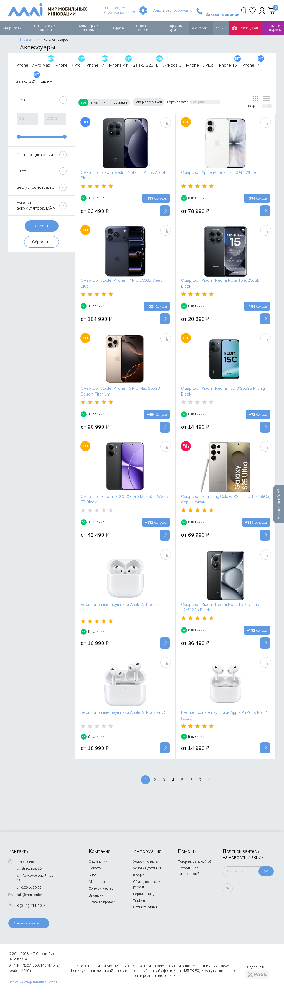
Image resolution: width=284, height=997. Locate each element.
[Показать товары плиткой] (256, 98)
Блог (92, 875)
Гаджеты (118, 28)
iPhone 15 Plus (199, 65)
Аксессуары (201, 28)
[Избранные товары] (252, 10)
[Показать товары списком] (266, 98)
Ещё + (46, 81)
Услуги (221, 28)
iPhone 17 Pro (68, 65)
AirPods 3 (172, 65)
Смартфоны (12, 28)
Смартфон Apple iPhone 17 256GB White (218, 172)
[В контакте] (228, 888)
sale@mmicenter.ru (31, 895)
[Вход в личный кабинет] (261, 10)
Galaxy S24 (26, 81)
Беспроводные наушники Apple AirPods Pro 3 (123, 712)
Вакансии (96, 895)
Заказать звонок (222, 14)
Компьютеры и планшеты (87, 28)
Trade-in (139, 901)
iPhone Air (118, 65)
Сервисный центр (147, 894)
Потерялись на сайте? (194, 862)
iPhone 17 (95, 65)
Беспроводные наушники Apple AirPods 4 (120, 604)
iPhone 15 (227, 65)
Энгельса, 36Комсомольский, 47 (119, 10)
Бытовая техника (142, 28)
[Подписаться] (266, 871)
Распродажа (249, 28)
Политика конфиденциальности (32, 982)
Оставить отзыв (145, 907)
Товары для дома (174, 28)
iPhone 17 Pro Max (33, 65)
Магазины (97, 882)
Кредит (138, 875)
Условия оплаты (145, 862)
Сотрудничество (101, 888)
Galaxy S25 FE (145, 65)
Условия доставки (147, 868)
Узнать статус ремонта (172, 10)
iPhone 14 (251, 65)
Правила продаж (102, 902)
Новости (95, 868)
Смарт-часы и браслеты (44, 28)
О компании (98, 862)
